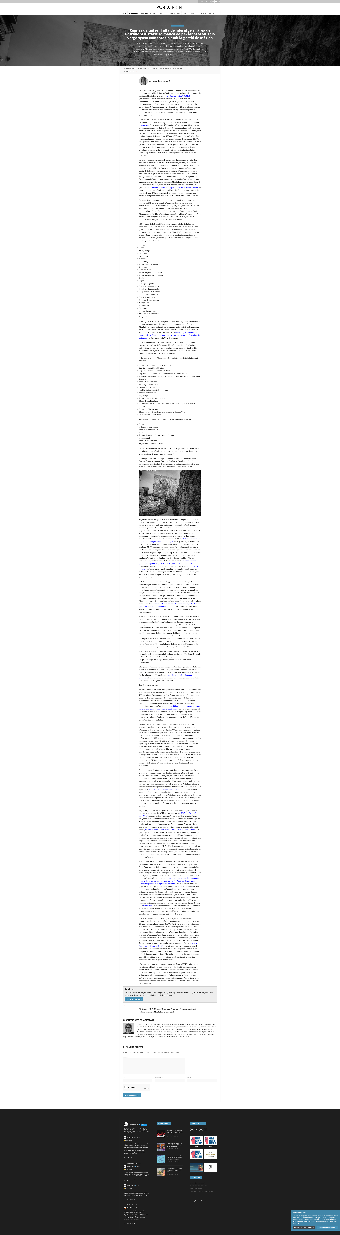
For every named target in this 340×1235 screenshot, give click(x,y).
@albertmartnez (132, 1150)
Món (184, 13)
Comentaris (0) (130, 71)
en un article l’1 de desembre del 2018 (164, 789)
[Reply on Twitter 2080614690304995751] (124, 1180)
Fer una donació (133, 999)
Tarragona (133, 13)
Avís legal (193, 1201)
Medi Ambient (175, 13)
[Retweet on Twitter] (128, 1163)
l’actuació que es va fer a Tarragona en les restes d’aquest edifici (172, 187)
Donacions (213, 13)
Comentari (126, 1057)
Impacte (203, 13)
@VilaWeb (133, 1153)
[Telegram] (201, 1129)
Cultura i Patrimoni (149, 13)
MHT (151, 1009)
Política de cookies (202, 1201)
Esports (163, 13)
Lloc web (189, 1077)
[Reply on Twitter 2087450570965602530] (124, 1158)
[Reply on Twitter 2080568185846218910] (124, 1223)
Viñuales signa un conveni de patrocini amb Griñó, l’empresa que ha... (174, 1145)
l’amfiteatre (147, 905)
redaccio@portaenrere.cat (197, 1183)
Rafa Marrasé (164, 81)
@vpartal (142, 1152)
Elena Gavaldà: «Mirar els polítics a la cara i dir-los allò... (174, 1170)
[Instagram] (205, 1129)
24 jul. (138, 1166)
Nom (124, 1077)
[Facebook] (192, 1129)
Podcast (193, 13)
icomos (145, 1009)
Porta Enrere (131, 1137)
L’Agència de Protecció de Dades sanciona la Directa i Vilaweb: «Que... (174, 1132)
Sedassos (145, 125)
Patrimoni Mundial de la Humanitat (160, 1011)
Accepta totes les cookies (304, 1227)
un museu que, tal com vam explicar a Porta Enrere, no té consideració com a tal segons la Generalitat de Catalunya (169, 335)
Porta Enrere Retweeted (135, 1163)
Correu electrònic (159, 1077)
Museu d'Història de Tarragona (166, 1009)
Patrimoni (183, 1009)
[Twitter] (196, 1129)
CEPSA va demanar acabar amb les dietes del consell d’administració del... (174, 1157)
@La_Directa (135, 1152)
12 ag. (138, 1137)
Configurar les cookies (327, 1227)
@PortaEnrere (128, 1214)
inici (124, 13)
